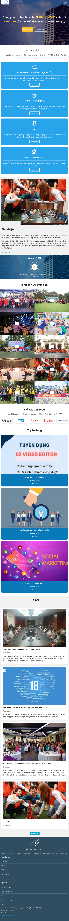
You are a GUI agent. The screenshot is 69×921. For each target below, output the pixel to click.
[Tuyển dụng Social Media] (34, 561)
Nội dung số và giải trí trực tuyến (34, 72)
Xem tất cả (34, 834)
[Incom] (34, 421)
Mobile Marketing (34, 101)
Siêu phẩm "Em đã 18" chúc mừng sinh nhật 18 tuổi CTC (25, 707)
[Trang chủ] (5, 2)
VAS (34, 129)
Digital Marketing (34, 157)
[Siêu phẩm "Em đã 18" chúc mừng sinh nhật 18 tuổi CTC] (34, 686)
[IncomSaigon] (20, 421)
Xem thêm (34, 85)
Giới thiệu (4, 865)
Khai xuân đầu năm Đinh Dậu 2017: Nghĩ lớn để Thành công (27, 763)
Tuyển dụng (5, 874)
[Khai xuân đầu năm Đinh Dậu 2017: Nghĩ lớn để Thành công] (34, 742)
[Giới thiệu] (34, 202)
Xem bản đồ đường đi (8, 915)
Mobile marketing (6, 891)
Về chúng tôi (27, 28)
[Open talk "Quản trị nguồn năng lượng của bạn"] (34, 628)
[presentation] (64, 42)
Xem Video (41, 27)
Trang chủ (4, 861)
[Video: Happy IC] (34, 800)
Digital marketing (6, 900)
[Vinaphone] (62, 421)
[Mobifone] (48, 421)
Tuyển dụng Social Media (34, 583)
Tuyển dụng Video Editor (35, 477)
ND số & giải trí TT (6, 887)
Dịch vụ (3, 870)
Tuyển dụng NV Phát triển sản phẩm (34, 530)
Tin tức (3, 878)
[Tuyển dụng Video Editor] (34, 454)
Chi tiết (34, 483)
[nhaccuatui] (7, 421)
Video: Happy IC (9, 822)
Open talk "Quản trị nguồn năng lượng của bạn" (22, 649)
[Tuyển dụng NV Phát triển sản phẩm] (34, 508)
